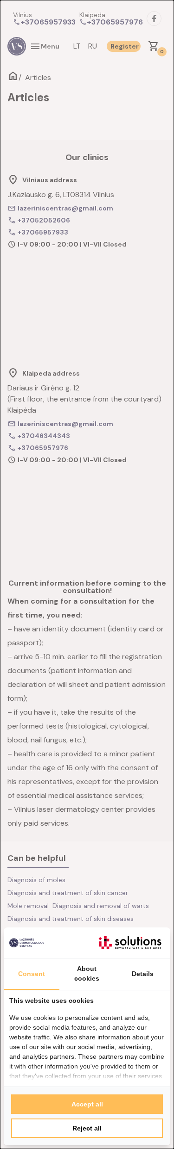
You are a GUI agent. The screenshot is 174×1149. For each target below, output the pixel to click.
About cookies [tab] (86, 973)
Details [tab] (143, 973)
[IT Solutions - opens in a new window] (130, 942)
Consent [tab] (31, 973)
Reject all (87, 1128)
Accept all (87, 1104)
